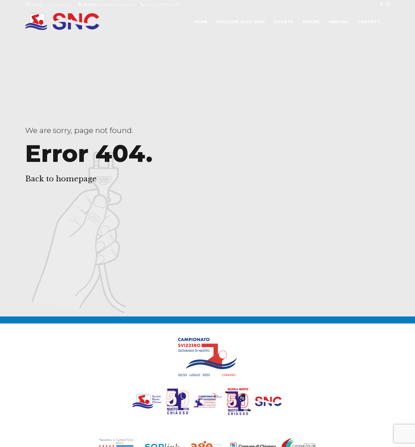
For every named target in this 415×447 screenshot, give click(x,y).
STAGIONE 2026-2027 (240, 21)
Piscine (311, 21)
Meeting (338, 21)
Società (283, 21)
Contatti (369, 21)
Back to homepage (61, 178)
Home (200, 21)
